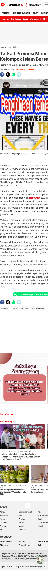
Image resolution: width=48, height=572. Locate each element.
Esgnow (3, 526)
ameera (5, 13)
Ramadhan (23, 530)
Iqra (20, 515)
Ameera (3, 512)
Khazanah (4, 515)
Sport (25, 19)
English (40, 526)
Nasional (5, 19)
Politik (15, 47)
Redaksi (22, 541)
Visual (21, 526)
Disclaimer (4, 545)
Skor (39, 512)
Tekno (21, 522)
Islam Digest (43, 515)
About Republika (7, 541)
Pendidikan (16, 19)
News (9, 47)
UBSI (45, 19)
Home (2, 47)
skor (35, 13)
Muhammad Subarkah (25, 69)
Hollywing (35, 197)
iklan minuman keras (20, 308)
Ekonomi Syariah (21, 13)
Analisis (22, 519)
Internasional (35, 19)
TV (1, 530)
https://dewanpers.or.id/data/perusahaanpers (21, 559)
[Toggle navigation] (2, 5)
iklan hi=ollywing (38, 308)
